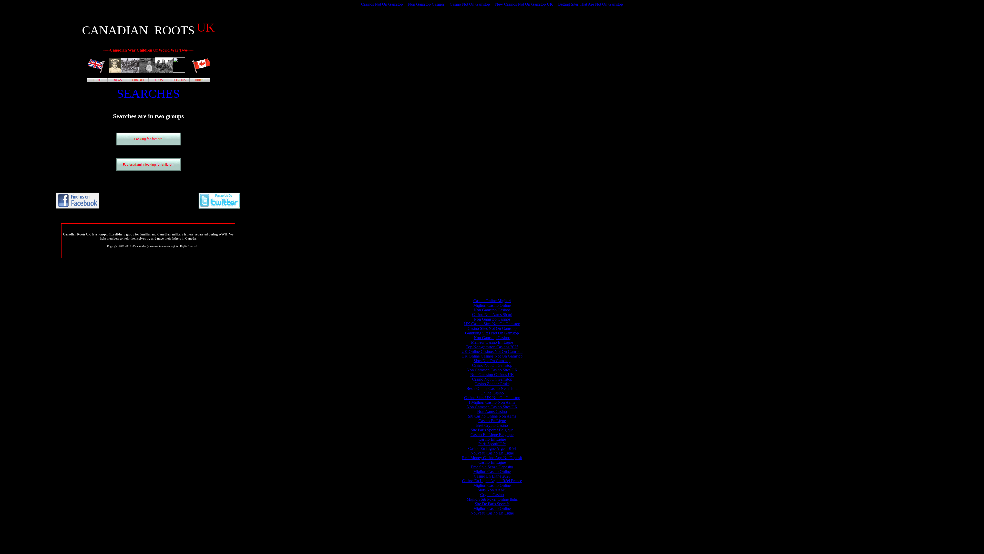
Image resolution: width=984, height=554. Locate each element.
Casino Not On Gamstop (470, 4)
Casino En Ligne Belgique (492, 434)
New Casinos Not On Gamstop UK (524, 4)
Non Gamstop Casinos (426, 4)
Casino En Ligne (492, 421)
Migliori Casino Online (492, 305)
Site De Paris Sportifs (492, 504)
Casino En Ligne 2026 (492, 476)
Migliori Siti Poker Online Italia (492, 499)
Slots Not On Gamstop (492, 361)
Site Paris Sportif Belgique (492, 430)
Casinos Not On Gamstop (382, 4)
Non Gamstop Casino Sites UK (492, 370)
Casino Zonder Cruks (492, 384)
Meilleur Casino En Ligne (492, 342)
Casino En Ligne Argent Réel (492, 448)
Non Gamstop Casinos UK (492, 374)
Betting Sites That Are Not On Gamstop (590, 4)
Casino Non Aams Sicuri (492, 314)
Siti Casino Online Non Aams (492, 416)
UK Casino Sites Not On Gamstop (492, 324)
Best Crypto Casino (492, 425)
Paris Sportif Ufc (492, 444)
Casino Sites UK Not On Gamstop (492, 397)
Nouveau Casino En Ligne (492, 453)
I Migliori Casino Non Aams (492, 402)
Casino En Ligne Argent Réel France (492, 481)
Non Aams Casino (492, 411)
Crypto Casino (492, 494)
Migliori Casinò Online (492, 485)
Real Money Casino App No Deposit (492, 458)
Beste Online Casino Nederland (492, 388)
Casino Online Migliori (492, 301)
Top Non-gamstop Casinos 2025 (492, 347)
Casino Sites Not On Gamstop (492, 328)
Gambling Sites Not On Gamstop (492, 333)
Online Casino (492, 393)
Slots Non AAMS (492, 490)
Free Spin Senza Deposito (492, 467)
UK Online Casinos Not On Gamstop (492, 351)
